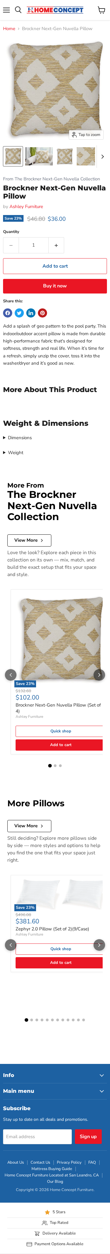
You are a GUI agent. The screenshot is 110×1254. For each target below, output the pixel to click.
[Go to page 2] (55, 765)
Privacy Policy (69, 1162)
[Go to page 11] (78, 1020)
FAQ (92, 1162)
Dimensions (20, 438)
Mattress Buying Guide (51, 1169)
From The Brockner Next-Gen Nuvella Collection (51, 179)
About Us (15, 1162)
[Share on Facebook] (7, 313)
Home (9, 28)
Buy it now (55, 286)
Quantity (11, 232)
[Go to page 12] (83, 1020)
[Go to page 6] (52, 1020)
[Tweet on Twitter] (19, 313)
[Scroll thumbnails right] (101, 156)
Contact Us (40, 1162)
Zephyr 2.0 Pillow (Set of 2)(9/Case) (52, 929)
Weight (15, 453)
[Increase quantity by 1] (56, 245)
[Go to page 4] (42, 1020)
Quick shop (60, 731)
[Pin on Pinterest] (42, 313)
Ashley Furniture (26, 206)
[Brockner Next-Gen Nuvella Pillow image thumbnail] (13, 156)
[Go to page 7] (57, 1020)
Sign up (88, 1136)
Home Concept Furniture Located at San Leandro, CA (52, 1175)
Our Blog (55, 1181)
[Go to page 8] (62, 1020)
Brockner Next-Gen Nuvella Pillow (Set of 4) (58, 708)
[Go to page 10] (73, 1020)
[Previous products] (10, 675)
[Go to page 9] (68, 1020)
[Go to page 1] (50, 765)
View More (26, 540)
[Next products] (99, 675)
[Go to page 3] (60, 765)
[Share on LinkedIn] (30, 313)
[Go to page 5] (47, 1020)
